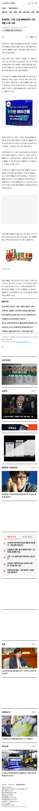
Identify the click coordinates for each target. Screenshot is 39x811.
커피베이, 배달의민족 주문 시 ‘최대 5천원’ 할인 (17, 331)
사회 (37, 12)
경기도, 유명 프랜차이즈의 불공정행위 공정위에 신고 (19, 323)
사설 (3, 644)
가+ (35, 37)
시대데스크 (6, 712)
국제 (32, 12)
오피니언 (4, 12)
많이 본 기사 (11, 536)
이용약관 (4, 784)
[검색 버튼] (32, 3)
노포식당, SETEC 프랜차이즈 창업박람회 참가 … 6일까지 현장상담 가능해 (19, 327)
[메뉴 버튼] (35, 3)
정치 (10, 12)
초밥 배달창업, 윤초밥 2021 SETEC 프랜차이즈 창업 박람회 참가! (19, 314)
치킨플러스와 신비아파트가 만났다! (14, 319)
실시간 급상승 (27, 536)
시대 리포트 (6, 360)
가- (27, 37)
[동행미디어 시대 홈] (8, 3)
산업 (19, 12)
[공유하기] (29, 3)
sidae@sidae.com (23, 342)
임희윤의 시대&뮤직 (9, 467)
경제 (15, 12)
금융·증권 (26, 12)
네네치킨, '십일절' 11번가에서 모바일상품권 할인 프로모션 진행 (19, 310)
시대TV (4, 391)
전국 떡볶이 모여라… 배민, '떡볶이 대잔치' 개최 (18, 306)
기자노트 (5, 746)
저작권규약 (11, 784)
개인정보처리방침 (20, 784)
